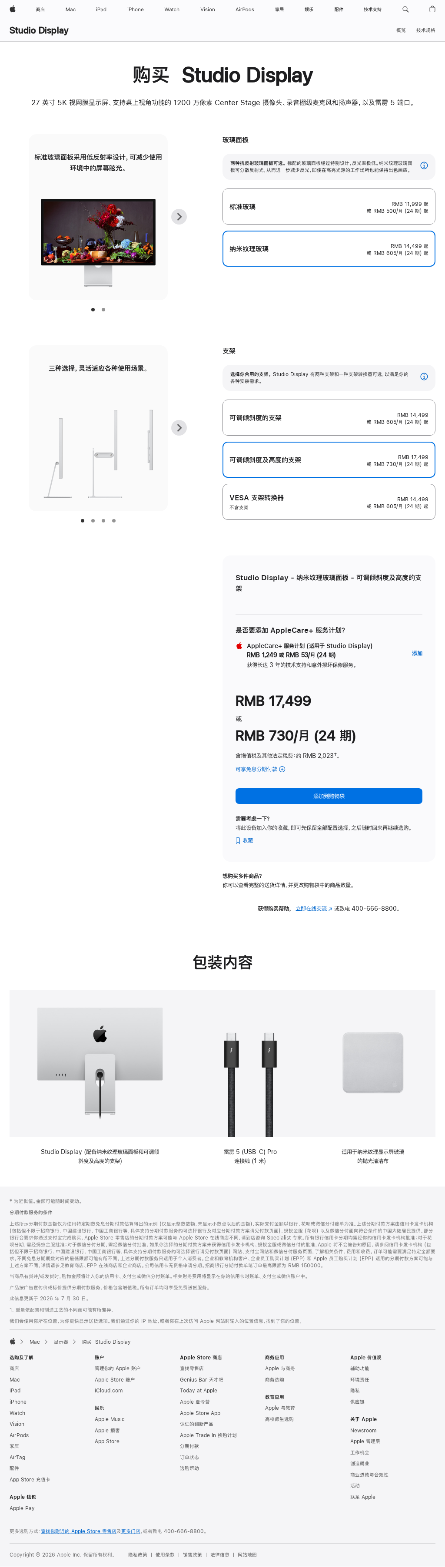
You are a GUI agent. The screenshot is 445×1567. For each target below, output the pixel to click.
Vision (17, 1424)
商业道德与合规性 (369, 1475)
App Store (107, 1441)
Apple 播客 (107, 1430)
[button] (405, 9)
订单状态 (189, 1457)
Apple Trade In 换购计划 (208, 1435)
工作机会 (359, 1452)
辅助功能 (359, 1368)
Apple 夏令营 (195, 1402)
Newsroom (363, 1430)
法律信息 (219, 1554)
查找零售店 (192, 1368)
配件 (14, 1468)
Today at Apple (198, 1390)
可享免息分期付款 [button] (267, 770)
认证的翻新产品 (196, 1424)
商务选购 (274, 1379)
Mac (35, 1342)
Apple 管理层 (365, 1441)
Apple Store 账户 (115, 1379)
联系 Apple (362, 1497)
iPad (15, 1390)
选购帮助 (189, 1468)
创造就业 (359, 1463)
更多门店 (130, 1531)
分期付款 (189, 1446)
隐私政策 (137, 1554)
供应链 (357, 1402)
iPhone (18, 1402)
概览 (401, 30)
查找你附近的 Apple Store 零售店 (78, 1531)
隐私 (355, 1390)
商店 (14, 1368)
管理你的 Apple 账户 (118, 1368)
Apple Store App (200, 1413)
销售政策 (192, 1554)
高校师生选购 (279, 1419)
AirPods (19, 1435)
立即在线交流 (314, 909)
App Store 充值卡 (30, 1479)
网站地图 (247, 1554)
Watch (17, 1413)
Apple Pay (22, 1508)
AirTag (17, 1457)
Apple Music (110, 1419)
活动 (355, 1485)
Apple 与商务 (280, 1368)
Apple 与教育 (280, 1408)
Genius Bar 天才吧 (201, 1379)
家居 (14, 1446)
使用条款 (165, 1554)
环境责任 (359, 1379)
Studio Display (39, 30)
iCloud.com (109, 1390)
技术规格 (425, 30)
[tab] (93, 309)
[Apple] (13, 1341)
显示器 (61, 1342)
